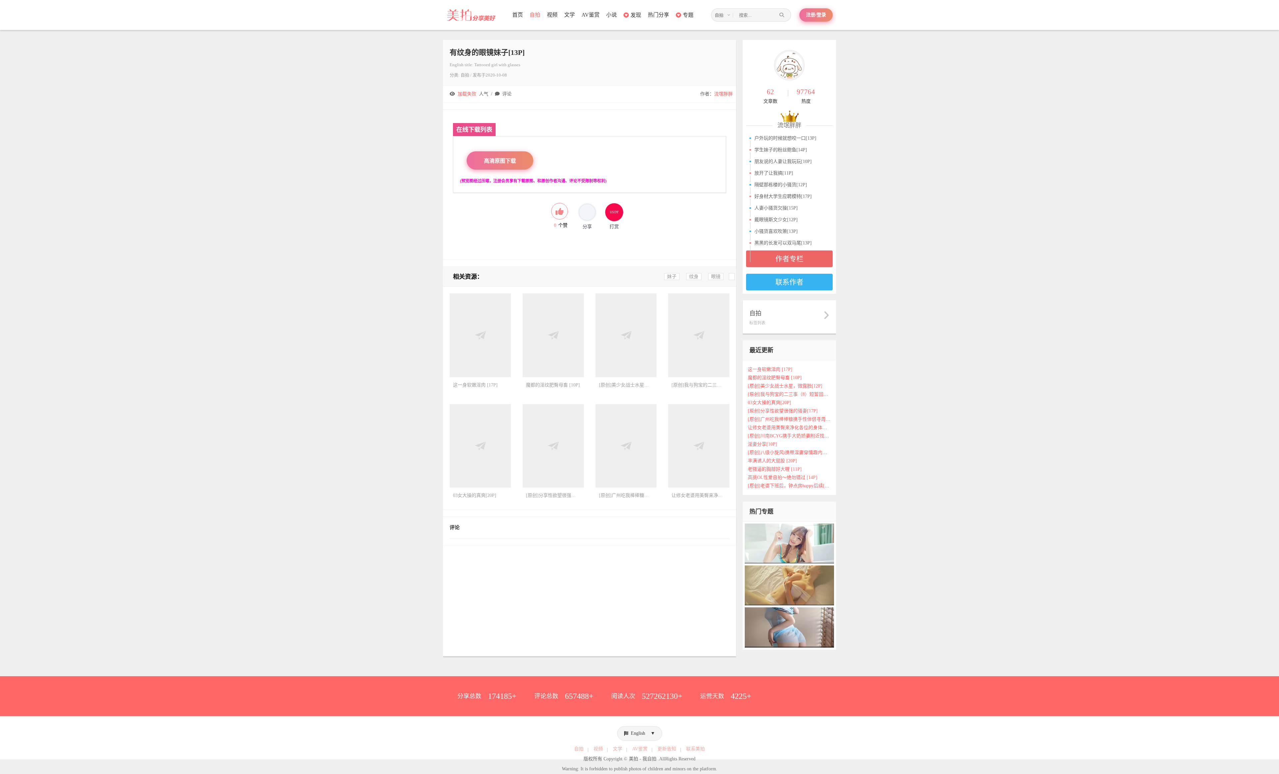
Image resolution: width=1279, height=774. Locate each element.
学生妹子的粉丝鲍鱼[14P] (780, 149)
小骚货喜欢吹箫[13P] (776, 231)
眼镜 (715, 276)
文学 (569, 15)
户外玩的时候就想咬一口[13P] (785, 138)
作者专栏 (789, 259)
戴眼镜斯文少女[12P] (776, 219)
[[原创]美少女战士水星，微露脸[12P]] (626, 335)
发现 (636, 15)
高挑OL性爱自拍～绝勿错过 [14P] (782, 477)
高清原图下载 (500, 161)
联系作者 (789, 282)
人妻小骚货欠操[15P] (776, 208)
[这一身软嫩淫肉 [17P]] (480, 335)
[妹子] (789, 585)
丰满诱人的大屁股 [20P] (772, 460)
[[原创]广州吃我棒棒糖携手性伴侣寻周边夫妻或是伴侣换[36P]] (626, 446)
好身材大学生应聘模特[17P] (783, 196)
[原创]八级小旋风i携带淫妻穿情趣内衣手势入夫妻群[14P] (807, 452)
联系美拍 (695, 748)
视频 (552, 15)
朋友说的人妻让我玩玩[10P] (783, 161)
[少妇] (789, 543)
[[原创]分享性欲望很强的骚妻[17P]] (553, 446)
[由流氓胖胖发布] (789, 65)
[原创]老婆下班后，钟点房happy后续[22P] (791, 485)
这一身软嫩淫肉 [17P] (770, 369)
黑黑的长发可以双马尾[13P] (783, 242)
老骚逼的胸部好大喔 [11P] (775, 469)
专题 (688, 15)
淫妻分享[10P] (762, 444)
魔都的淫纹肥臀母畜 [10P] (775, 377)
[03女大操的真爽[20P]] (480, 446)
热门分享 (658, 15)
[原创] (789, 627)
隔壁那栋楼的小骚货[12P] (780, 184)
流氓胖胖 (723, 93)
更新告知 (666, 748)
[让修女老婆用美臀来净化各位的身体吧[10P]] (698, 446)
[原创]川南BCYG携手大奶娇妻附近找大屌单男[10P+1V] (805, 435)
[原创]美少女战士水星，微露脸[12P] (785, 386)
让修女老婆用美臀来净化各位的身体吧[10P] (793, 427)
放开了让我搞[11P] (773, 173)
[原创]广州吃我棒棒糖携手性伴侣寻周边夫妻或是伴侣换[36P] (811, 419)
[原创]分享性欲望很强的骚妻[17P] (783, 410)
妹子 (671, 276)
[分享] (587, 212)
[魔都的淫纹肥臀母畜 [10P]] (553, 335)
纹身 (693, 276)
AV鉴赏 (591, 15)
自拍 (535, 15)
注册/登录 (816, 14)
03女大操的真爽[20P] (769, 402)
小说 (611, 15)
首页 (517, 15)
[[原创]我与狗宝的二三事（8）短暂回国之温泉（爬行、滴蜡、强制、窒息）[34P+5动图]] (698, 335)
